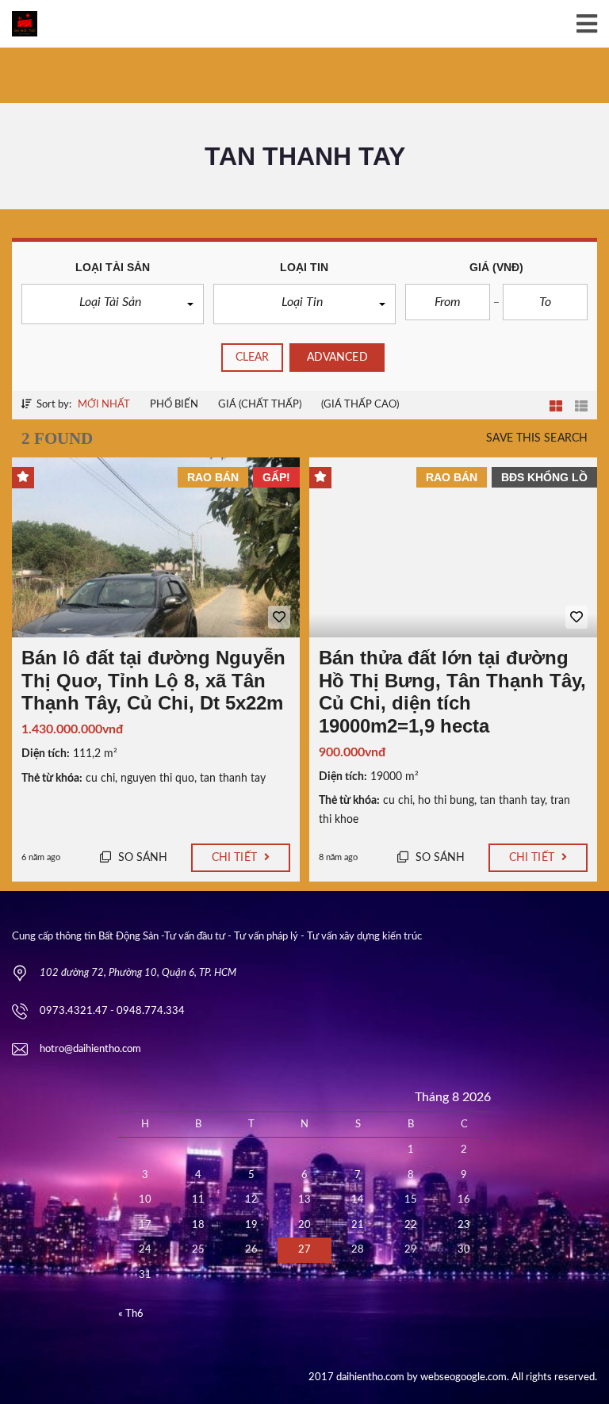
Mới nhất (104, 405)
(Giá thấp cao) (360, 405)
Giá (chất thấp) (259, 405)
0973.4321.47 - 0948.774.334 (112, 1011)
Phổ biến (174, 405)
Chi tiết (236, 857)
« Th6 (131, 1314)
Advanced (337, 357)
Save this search (537, 438)
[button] (112, 304)
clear (253, 357)
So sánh (141, 857)
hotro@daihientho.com (90, 1049)
